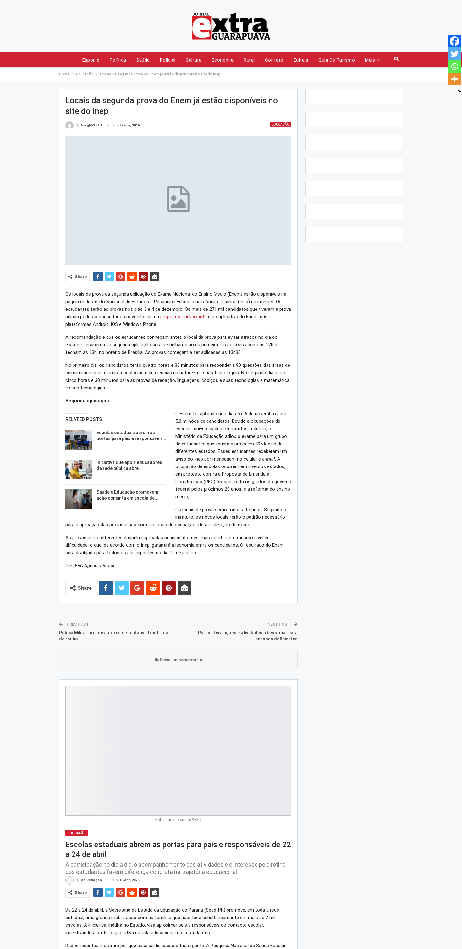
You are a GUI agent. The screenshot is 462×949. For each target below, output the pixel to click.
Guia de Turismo (336, 60)
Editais (301, 60)
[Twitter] (454, 53)
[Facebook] (454, 41)
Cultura (194, 60)
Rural (249, 60)
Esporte (91, 60)
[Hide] (459, 91)
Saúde (143, 60)
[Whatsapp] (454, 66)
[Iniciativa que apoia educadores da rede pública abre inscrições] (78, 470)
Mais (370, 60)
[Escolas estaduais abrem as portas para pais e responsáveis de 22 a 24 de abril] (78, 440)
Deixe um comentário (180, 659)
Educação (280, 124)
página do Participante (183, 317)
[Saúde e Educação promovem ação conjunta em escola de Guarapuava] (78, 499)
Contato (274, 60)
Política (118, 60)
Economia (223, 60)
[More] (454, 79)
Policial (168, 60)
